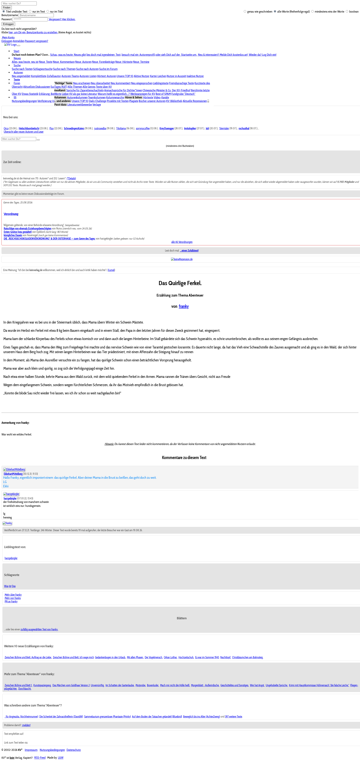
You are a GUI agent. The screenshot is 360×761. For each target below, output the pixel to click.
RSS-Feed (40, 758)
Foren (17, 83)
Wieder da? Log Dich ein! (262, 54)
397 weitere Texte (233, 716)
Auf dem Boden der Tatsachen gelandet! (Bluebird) (157, 716)
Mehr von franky (13, 598)
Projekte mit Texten (118, 101)
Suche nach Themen (64, 69)
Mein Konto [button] (8, 37)
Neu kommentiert (120, 83)
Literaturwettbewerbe (79, 104)
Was (6, 586)
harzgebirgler (11, 558)
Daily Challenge (97, 101)
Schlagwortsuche (42, 69)
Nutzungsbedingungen (24, 101)
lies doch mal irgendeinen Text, (103, 54)
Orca (6, 128)
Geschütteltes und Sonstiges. (234, 685)
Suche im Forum (108, 69)
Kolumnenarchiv (115, 97)
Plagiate (133, 101)
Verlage (96, 104)
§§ (15, 97)
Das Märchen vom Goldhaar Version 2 (71, 685)
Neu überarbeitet (100, 83)
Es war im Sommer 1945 (207, 657)
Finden (6, 7)
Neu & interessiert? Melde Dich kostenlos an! (222, 54)
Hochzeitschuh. (186, 657)
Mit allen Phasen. (135, 657)
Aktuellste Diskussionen (36, 86)
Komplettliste (38, 76)
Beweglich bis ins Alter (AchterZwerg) (201, 716)
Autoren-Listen (88, 76)
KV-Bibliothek (174, 101)
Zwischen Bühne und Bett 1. (18, 685)
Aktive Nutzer (141, 76)
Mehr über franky (13, 594)
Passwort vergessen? (36, 41)
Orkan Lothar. (170, 657)
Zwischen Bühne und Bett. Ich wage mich (73, 657)
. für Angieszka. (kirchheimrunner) (21, 716)
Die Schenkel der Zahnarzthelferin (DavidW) (61, 716)
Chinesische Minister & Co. (157, 90)
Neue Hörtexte (124, 62)
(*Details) (71, 178)
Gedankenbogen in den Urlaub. (110, 657)
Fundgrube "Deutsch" (183, 94)
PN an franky (11, 601)
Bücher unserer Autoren (152, 101)
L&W (60, 758)
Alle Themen (75, 86)
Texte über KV (104, 86)
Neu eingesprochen (141, 83)
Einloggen (8, 24)
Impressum (31, 750)
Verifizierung (45, 101)
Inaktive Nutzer (195, 76)
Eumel (111, 270)
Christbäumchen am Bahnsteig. (247, 657)
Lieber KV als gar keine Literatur (79, 94)
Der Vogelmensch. (154, 657)
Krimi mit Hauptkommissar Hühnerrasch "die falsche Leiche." (319, 685)
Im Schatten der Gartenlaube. (120, 685)
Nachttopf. (225, 657)
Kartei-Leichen (158, 76)
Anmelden (18, 41)
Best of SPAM (163, 94)
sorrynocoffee (143, 128)
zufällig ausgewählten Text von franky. (39, 629)
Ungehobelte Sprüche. (277, 685)
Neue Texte (45, 62)
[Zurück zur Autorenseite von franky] (7, 523)
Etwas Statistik (30, 94)
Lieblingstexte (161, 83)
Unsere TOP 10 (125, 76)
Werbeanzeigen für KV (142, 94)
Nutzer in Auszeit (176, 76)
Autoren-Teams (70, 76)
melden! (26, 725)
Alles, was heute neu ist (25, 62)
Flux (52, 128)
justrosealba (100, 128)
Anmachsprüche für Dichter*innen (123, 90)
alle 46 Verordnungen (182, 242)
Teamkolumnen (97, 97)
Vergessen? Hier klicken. (61, 19)
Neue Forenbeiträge (103, 62)
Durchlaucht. (24, 688)
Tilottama (121, 128)
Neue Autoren (83, 62)
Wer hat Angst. (257, 685)
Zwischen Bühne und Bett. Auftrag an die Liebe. (28, 657)
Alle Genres (89, 86)
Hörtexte (148, 97)
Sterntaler (224, 128)
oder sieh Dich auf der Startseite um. (176, 54)
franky (184, 306)
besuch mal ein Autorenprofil (138, 54)
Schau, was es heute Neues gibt (68, 54)
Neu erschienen (81, 83)
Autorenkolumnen (77, 97)
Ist (10, 586)
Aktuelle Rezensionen (195, 101)
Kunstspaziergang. (42, 685)
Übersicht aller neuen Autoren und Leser (24, 131)
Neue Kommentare (64, 62)
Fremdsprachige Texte (181, 83)
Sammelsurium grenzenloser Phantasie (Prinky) (107, 716)
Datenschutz (74, 750)
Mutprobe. (141, 685)
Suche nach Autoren (87, 69)
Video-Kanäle (161, 97)
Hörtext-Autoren (106, 76)
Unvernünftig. (97, 685)
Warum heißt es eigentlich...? (114, 94)
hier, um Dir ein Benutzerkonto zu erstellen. (33, 32)
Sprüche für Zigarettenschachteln (85, 90)
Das (14, 586)
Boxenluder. (153, 685)
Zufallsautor (54, 76)
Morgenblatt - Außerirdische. (205, 685)
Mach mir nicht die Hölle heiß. (175, 685)
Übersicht (17, 86)
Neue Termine (141, 62)
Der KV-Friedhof (181, 90)
